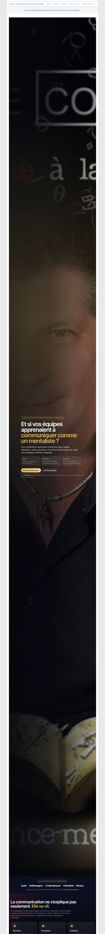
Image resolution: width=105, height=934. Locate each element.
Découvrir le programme (50, 470)
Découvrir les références (71, 889)
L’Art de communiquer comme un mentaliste (26, 4)
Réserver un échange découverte (31, 470)
